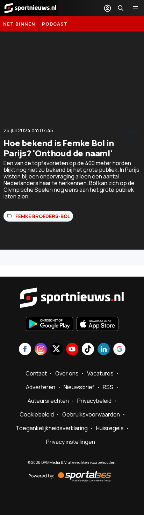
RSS (108, 387)
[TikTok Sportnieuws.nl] (88, 350)
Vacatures (100, 373)
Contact (36, 373)
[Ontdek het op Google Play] (49, 324)
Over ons (67, 373)
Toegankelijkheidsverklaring (52, 428)
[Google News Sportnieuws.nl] (119, 350)
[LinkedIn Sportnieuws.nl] (104, 350)
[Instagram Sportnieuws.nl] (41, 350)
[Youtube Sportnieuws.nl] (72, 350)
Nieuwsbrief (79, 387)
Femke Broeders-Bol (42, 216)
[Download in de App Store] (97, 324)
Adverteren (40, 387)
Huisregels (110, 428)
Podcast (55, 24)
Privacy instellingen (70, 442)
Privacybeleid (94, 401)
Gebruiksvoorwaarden (91, 414)
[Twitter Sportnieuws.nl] (56, 350)
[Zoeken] (120, 8)
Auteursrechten (48, 401)
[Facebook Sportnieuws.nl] (25, 350)
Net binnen (19, 24)
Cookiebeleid (37, 414)
